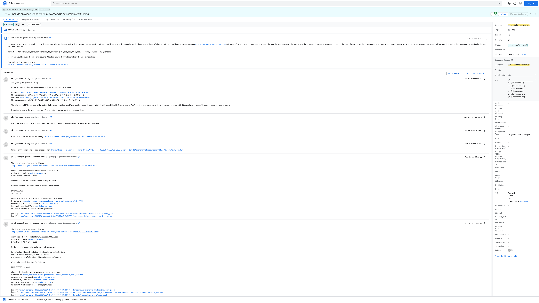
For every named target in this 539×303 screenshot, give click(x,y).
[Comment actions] (484, 78)
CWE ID (498, 143)
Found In (498, 238)
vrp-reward (499, 223)
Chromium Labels (499, 127)
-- (508, 50)
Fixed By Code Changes (499, 228)
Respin (498, 209)
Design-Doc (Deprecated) (500, 147)
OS (496, 193)
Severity (498, 40)
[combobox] (276, 3)
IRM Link (498, 213)
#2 (51, 78)
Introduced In (500, 235)
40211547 (43, 10)
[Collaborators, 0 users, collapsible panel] (522, 75)
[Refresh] (5, 14)
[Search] (54, 3)
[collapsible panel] (522, 132)
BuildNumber (500, 123)
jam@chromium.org (48, 203)
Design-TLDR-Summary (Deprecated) (500, 155)
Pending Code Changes (499, 111)
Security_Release (500, 218)
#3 (51, 117)
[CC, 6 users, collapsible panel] (522, 80)
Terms (66, 300)
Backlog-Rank (499, 118)
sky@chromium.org (37, 173)
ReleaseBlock (501, 205)
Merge (498, 172)
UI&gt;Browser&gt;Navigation (520, 135)
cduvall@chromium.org (44, 277)
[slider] (493, 159)
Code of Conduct (78, 300)
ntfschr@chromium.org (44, 280)
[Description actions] (487, 38)
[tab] (10, 19)
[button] (515, 29)
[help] (515, 3)
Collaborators (500, 75)
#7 (79, 223)
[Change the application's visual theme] (509, 3)
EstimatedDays (500, 163)
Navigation (32, 10)
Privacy (58, 300)
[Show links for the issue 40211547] (49, 9)
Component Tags (500, 133)
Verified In (499, 246)
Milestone (499, 181)
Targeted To (500, 242)
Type (497, 30)
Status (498, 45)
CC (496, 80)
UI (17, 10)
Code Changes (499, 104)
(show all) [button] (524, 201)
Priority (498, 35)
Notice (498, 189)
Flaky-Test (499, 168)
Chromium (10, 10)
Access (498, 54)
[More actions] (535, 14)
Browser (23, 10)
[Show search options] (499, 3)
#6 (79, 157)
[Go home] (2, 14)
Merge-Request (498, 176)
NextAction (499, 185)
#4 (51, 130)
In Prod (498, 250)
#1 (50, 38)
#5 (51, 144)
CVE (497, 139)
